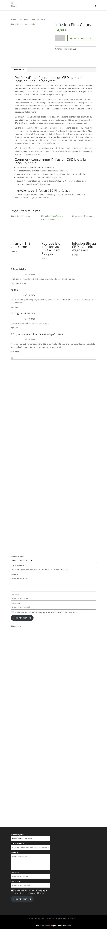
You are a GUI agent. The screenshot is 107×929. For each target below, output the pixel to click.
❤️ (51, 925)
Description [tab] (18, 69)
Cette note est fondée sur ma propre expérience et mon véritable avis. (46, 612)
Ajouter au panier (80, 38)
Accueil (13, 19)
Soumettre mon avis (22, 618)
